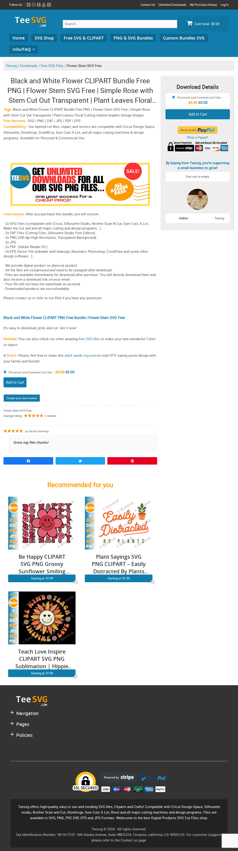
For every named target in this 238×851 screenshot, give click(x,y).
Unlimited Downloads (172, 5)
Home (19, 38)
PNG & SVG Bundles (133, 38)
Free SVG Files (52, 65)
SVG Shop (44, 38)
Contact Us (148, 5)
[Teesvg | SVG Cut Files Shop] (32, 25)
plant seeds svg (77, 355)
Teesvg (11, 65)
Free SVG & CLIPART (84, 38)
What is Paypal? (197, 137)
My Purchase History (203, 5)
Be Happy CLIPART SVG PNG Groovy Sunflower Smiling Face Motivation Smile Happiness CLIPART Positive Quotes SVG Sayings (42, 564)
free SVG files (89, 338)
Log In (225, 5)
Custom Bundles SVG (184, 38)
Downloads (28, 65)
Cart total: (206, 23)
